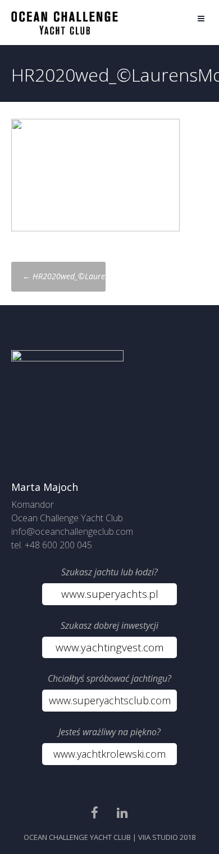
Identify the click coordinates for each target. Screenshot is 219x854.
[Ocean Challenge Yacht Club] (64, 31)
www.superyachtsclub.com (110, 700)
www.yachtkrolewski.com (109, 754)
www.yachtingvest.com (110, 647)
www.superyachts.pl (109, 594)
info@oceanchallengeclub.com (72, 531)
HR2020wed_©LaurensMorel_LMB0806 (96, 276)
